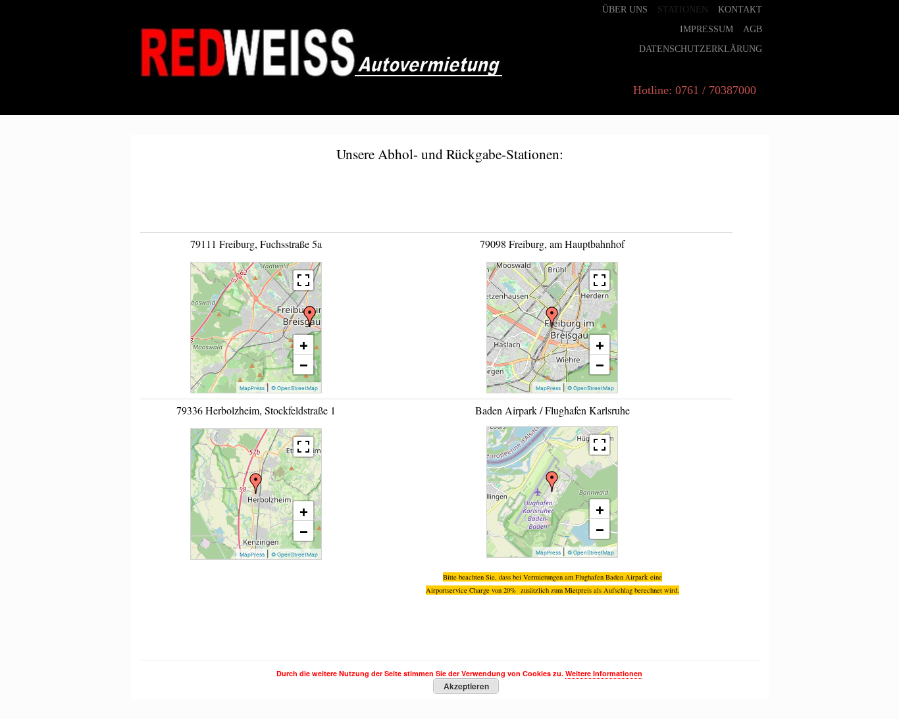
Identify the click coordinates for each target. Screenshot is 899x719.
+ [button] (304, 344)
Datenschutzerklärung (700, 49)
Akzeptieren (466, 686)
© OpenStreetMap (294, 388)
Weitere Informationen (603, 673)
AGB (752, 29)
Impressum (706, 29)
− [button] (304, 364)
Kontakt (740, 9)
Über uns (625, 9)
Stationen (682, 9)
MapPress (252, 388)
